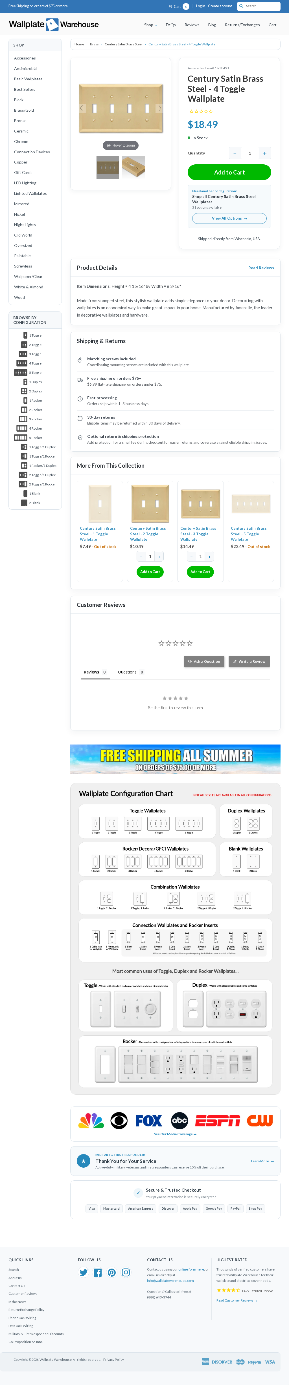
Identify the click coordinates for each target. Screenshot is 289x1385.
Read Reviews (261, 267)
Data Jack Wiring (20, 1326)
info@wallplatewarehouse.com (170, 1280)
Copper (20, 162)
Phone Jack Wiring (22, 1318)
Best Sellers (24, 89)
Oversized (23, 245)
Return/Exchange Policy (26, 1309)
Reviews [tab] (91, 672)
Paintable (22, 255)
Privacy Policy (113, 1359)
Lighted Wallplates (30, 193)
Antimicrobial (25, 68)
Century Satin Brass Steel (124, 44)
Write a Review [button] (252, 661)
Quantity (196, 153)
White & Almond (28, 286)
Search (13, 1269)
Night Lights (25, 224)
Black (18, 99)
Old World (23, 235)
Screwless (23, 266)
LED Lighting (25, 182)
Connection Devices (32, 151)
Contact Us (16, 1286)
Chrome (21, 141)
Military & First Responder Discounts (36, 1334)
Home (80, 44)
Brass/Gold (24, 110)
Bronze (20, 120)
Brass (94, 44)
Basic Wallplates (28, 78)
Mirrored (21, 203)
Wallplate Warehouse (56, 1359)
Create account (220, 6)
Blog (212, 24)
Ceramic (21, 131)
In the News (17, 1302)
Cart (180, 7)
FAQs (171, 24)
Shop (149, 24)
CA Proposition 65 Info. (25, 1342)
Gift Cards (23, 172)
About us (15, 1278)
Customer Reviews (22, 1293)
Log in (200, 6)
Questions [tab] (127, 672)
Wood (19, 297)
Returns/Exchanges (242, 24)
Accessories (25, 58)
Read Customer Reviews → (236, 1300)
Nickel (19, 214)
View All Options (229, 218)
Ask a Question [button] (207, 661)
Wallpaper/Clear (28, 276)
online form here (191, 1269)
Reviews (192, 24)
